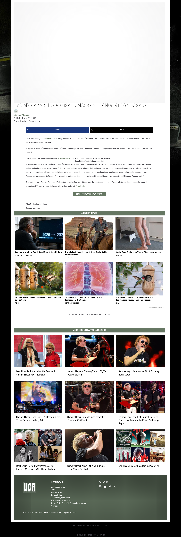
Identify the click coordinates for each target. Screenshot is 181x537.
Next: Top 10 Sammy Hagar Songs (89, 194)
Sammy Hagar (49, 138)
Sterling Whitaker (22, 115)
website (81, 186)
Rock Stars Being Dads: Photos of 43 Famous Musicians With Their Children (35, 467)
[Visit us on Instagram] (101, 486)
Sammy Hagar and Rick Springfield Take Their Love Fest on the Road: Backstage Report (139, 420)
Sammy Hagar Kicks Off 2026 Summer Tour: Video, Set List (86, 467)
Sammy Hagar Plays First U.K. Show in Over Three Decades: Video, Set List (38, 419)
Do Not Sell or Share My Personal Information (68, 503)
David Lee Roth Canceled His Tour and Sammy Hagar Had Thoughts (35, 373)
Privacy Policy (56, 495)
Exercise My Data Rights (60, 500)
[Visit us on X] (115, 486)
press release (64, 158)
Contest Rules (56, 492)
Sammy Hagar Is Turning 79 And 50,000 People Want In (87, 373)
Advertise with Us (58, 487)
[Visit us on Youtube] (106, 486)
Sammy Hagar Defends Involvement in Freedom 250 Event (86, 419)
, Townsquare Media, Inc (52, 513)
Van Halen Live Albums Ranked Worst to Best (139, 467)
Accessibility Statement (60, 498)
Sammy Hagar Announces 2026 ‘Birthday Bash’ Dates (139, 373)
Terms (53, 490)
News (38, 208)
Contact (54, 506)
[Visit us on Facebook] (110, 486)
